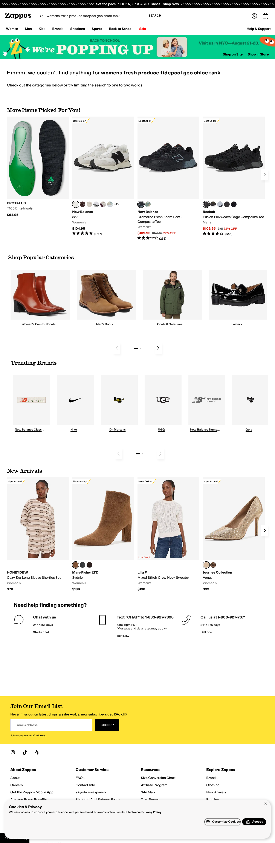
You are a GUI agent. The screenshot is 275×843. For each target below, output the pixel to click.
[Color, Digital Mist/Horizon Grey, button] (96, 204)
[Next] (264, 174)
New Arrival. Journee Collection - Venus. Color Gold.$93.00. (234, 534)
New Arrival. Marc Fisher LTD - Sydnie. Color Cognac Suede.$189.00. (103, 534)
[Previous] (116, 348)
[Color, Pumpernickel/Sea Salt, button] (82, 204)
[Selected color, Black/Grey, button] (141, 204)
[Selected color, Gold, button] (206, 564)
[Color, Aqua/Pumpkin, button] (147, 204)
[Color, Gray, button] (220, 204)
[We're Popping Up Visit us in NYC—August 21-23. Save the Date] (137, 47)
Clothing (213, 785)
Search (155, 15)
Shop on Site (233, 54)
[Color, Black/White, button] (233, 204)
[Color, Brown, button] (213, 204)
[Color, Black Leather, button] (82, 564)
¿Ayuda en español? (91, 792)
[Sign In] (254, 16)
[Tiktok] (25, 752)
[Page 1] (136, 348)
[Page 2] (140, 348)
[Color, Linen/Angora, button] (89, 204)
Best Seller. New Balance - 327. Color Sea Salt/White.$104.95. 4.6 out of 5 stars (103, 176)
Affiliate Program (154, 785)
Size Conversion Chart (158, 778)
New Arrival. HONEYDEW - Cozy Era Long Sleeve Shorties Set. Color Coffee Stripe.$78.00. (38, 534)
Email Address (26, 725)
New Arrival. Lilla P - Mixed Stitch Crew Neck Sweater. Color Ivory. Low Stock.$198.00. (168, 534)
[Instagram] (13, 752)
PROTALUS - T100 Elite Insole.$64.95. (38, 167)
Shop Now (171, 4)
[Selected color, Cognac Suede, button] (75, 564)
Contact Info (85, 785)
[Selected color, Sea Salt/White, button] (75, 204)
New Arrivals (216, 792)
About (15, 778)
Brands (211, 778)
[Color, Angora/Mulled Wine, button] (103, 204)
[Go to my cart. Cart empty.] (265, 16)
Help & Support (259, 29)
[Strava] (37, 752)
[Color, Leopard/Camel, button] (213, 564)
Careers (16, 785)
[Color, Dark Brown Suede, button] (89, 564)
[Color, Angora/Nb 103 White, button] (110, 204)
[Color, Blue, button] (226, 204)
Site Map (148, 792)
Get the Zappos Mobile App (31, 792)
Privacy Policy (151, 812)
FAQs (80, 778)
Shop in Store (258, 54)
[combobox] (90, 16)
